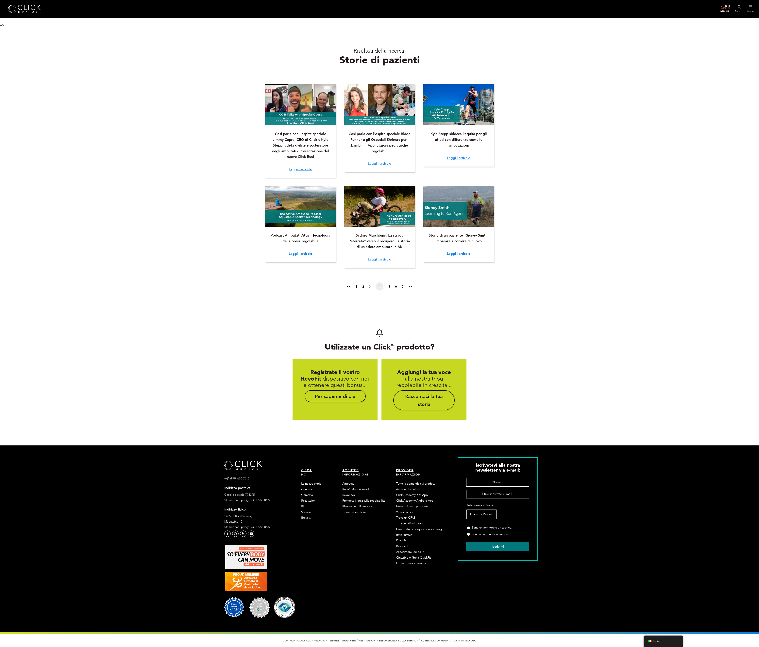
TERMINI (334, 640)
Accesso (724, 10)
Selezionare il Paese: (480, 505)
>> (411, 286)
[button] (335, 396)
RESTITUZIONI (367, 640)
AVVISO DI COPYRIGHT (435, 640)
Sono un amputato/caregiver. (491, 534)
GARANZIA (349, 640)
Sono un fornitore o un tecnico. (492, 527)
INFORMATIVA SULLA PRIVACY (399, 640)
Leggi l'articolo (300, 169)
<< (349, 286)
